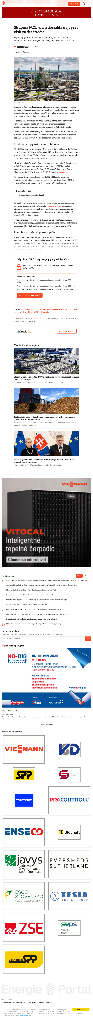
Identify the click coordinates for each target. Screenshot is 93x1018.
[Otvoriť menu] (88, 3)
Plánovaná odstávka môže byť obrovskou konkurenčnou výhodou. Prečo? (31, 590)
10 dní (79, 576)
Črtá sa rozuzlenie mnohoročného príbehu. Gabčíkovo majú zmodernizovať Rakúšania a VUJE (38, 614)
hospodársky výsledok (61, 309)
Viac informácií (26, 1015)
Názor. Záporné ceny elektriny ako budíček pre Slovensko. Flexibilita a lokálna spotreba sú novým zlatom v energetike (47, 580)
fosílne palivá (44, 309)
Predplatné (74, 4)
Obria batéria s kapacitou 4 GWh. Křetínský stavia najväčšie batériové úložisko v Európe (36, 600)
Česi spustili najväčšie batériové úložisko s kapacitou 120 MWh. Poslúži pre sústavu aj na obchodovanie (41, 585)
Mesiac (87, 576)
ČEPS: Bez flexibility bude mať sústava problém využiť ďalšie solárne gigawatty (33, 624)
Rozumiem (81, 1009)
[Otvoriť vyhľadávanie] (83, 3)
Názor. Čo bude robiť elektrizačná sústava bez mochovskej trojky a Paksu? (31, 619)
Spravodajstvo (22, 46)
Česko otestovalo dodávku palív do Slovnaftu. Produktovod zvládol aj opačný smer (34, 609)
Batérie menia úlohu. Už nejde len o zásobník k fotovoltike (26, 604)
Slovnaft (45, 312)
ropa (75, 309)
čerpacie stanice (30, 309)
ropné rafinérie (20, 312)
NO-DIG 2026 (9, 710)
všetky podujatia (46, 724)
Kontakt (48, 1003)
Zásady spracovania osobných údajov (14, 1003)
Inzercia (41, 1003)
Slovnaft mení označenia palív (32, 195)
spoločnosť (63, 172)
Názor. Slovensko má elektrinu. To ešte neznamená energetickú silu (30, 595)
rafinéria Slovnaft (54, 206)
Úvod (4, 3)
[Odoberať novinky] (88, 638)
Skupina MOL (33, 312)
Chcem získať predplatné (29, 295)
